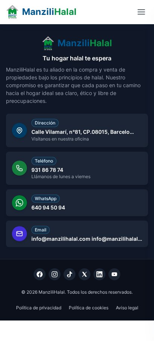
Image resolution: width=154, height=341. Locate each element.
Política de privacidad (38, 307)
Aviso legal (127, 307)
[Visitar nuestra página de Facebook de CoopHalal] (40, 274)
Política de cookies (88, 307)
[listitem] (77, 130)
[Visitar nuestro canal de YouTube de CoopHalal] (114, 274)
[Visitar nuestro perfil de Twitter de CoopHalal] (84, 274)
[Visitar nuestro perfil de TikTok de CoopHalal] (70, 274)
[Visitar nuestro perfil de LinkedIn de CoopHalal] (99, 274)
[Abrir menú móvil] (141, 12)
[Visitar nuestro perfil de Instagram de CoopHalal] (55, 274)
